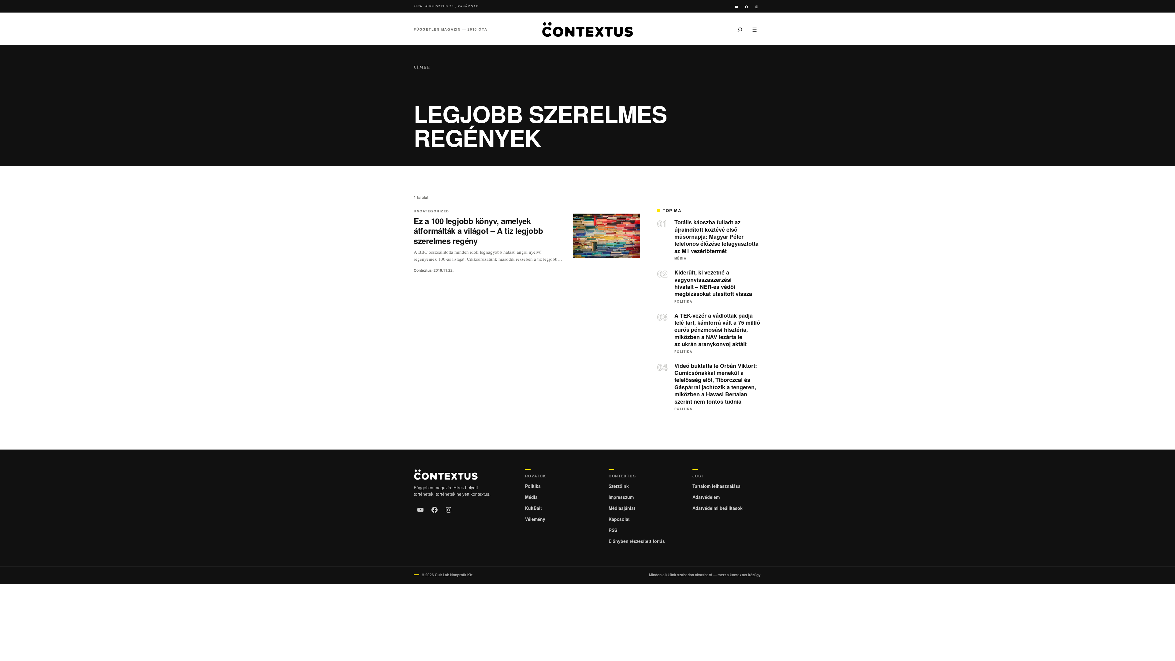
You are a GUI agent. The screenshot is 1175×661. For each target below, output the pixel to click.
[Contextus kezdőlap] (587, 29)
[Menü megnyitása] (754, 29)
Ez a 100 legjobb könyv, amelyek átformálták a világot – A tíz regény (478, 231)
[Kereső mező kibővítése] (740, 29)
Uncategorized (431, 211)
